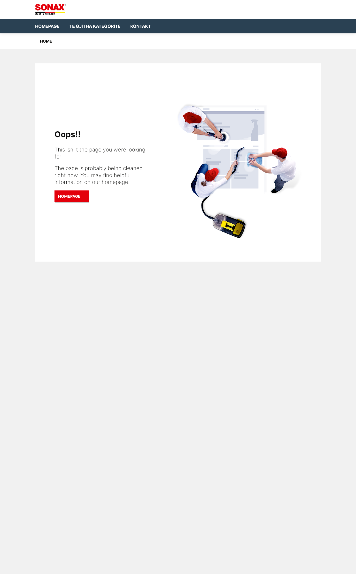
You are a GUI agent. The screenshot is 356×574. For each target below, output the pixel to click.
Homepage (47, 26)
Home (46, 41)
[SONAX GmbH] (50, 9)
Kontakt (140, 26)
